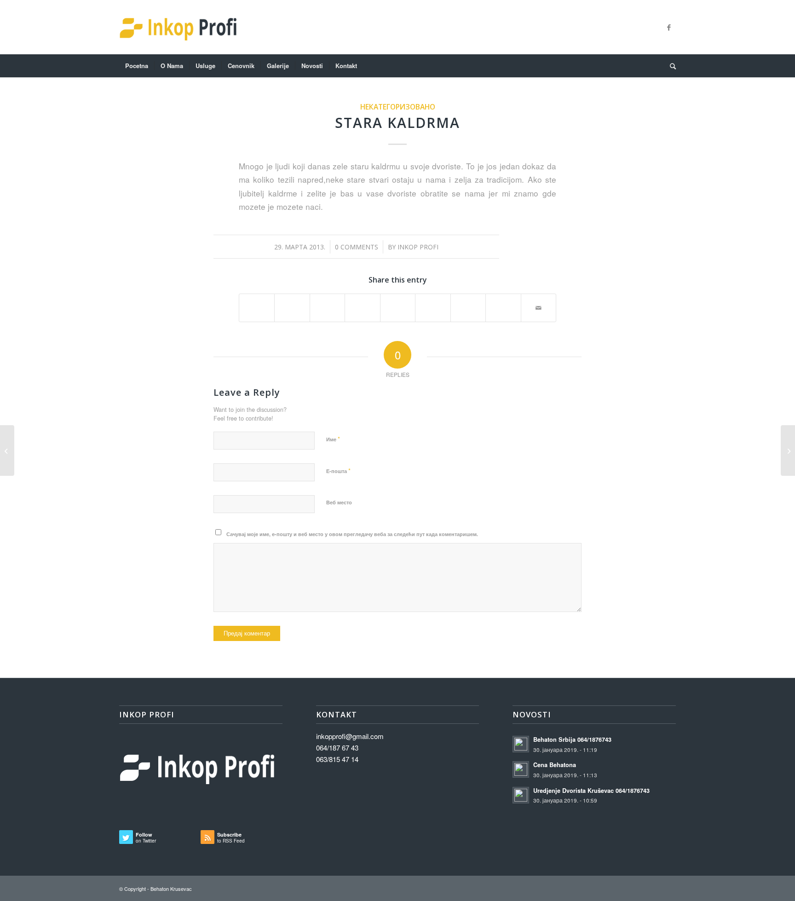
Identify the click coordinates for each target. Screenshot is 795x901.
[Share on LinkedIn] (397, 303)
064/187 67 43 (337, 747)
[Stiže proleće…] (7, 450)
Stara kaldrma (397, 122)
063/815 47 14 (337, 759)
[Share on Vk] (468, 303)
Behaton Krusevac (171, 888)
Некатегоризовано (397, 107)
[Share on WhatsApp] (327, 303)
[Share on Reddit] (503, 303)
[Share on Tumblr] (432, 303)
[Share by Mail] (538, 308)
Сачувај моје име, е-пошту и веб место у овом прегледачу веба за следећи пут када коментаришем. (352, 534)
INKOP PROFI (418, 247)
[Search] (670, 65)
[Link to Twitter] (655, 27)
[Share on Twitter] (292, 303)
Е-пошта (338, 470)
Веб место (339, 502)
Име (333, 438)
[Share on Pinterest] (362, 303)
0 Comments (356, 247)
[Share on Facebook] (256, 303)
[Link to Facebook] (669, 27)
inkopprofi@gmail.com (350, 736)
